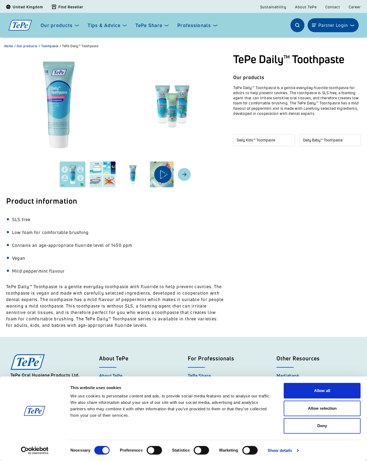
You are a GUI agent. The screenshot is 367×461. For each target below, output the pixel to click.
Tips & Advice (104, 25)
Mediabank (287, 376)
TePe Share (148, 25)
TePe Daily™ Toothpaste (80, 46)
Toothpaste (51, 46)
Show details (280, 450)
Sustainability (273, 7)
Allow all (322, 390)
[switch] (154, 450)
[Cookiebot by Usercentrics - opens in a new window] (34, 451)
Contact (332, 7)
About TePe (306, 7)
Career (355, 7)
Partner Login (333, 25)
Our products (57, 25)
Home (10, 46)
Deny (322, 425)
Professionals (194, 25)
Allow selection (322, 408)
